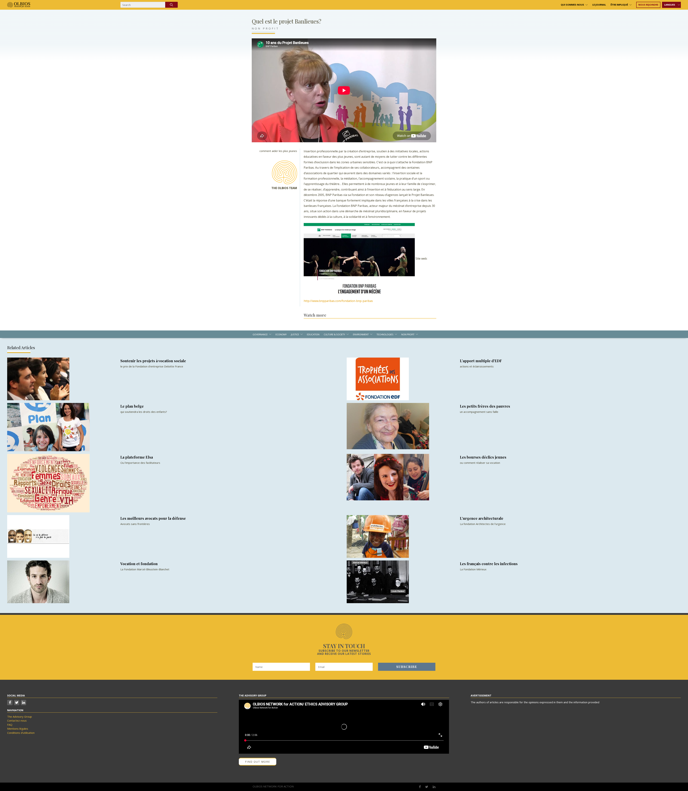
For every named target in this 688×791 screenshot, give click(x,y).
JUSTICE (295, 334)
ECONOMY (281, 334)
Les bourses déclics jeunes (483, 457)
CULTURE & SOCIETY (334, 334)
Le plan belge (132, 406)
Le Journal (599, 4)
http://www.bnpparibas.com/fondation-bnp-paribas (338, 301)
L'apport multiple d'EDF (481, 360)
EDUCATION (313, 334)
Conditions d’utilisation (21, 732)
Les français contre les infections (489, 563)
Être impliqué (619, 4)
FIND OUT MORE (257, 761)
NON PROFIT (265, 28)
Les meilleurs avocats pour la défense (153, 518)
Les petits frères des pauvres (485, 406)
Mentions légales (17, 728)
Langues (669, 4)
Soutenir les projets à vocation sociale (153, 360)
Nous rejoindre (648, 4)
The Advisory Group (19, 716)
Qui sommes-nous (572, 4)
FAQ (9, 724)
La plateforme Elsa (136, 457)
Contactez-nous (17, 720)
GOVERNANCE (260, 334)
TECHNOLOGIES (385, 334)
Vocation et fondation (139, 563)
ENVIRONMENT (361, 334)
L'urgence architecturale (481, 518)
